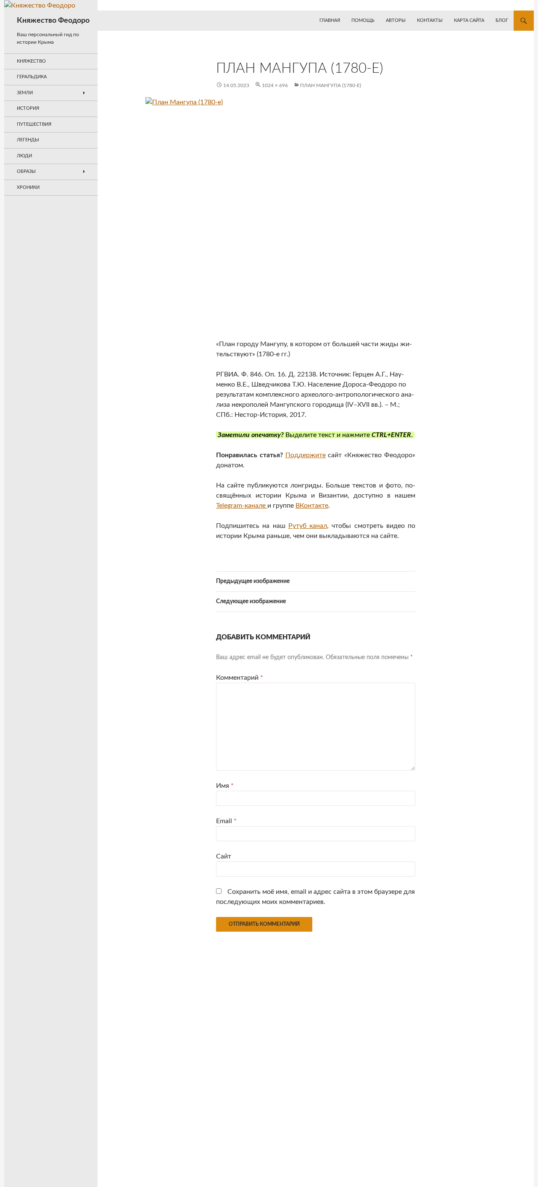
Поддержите (305, 455)
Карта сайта (469, 20)
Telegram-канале (241, 505)
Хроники (28, 187)
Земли (25, 92)
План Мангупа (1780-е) (330, 85)
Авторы (396, 20)
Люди (24, 156)
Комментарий (239, 677)
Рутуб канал (307, 525)
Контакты (430, 20)
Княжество (31, 61)
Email (226, 821)
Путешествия (34, 124)
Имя (225, 785)
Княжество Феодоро (53, 20)
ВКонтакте (311, 505)
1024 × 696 (275, 85)
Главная (329, 20)
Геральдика (32, 76)
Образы (26, 171)
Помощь (362, 20)
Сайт (223, 856)
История (28, 108)
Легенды (28, 140)
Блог (502, 20)
